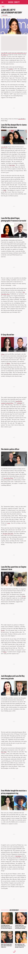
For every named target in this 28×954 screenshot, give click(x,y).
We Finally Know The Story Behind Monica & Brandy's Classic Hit (20, 946)
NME (4, 190)
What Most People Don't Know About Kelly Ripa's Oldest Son (6, 946)
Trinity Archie (4, 14)
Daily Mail (12, 165)
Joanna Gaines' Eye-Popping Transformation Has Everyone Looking (20, 927)
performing (19, 403)
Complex (10, 68)
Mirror (8, 363)
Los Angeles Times (8, 478)
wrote (8, 523)
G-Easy (3, 354)
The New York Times (8, 533)
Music (3, 6)
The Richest (18, 856)
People (24, 596)
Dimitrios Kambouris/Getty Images (19, 585)
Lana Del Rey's (22, 119)
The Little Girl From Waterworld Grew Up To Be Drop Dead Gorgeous (6, 927)
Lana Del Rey (4, 147)
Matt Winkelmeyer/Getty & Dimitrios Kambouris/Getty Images (14, 694)
